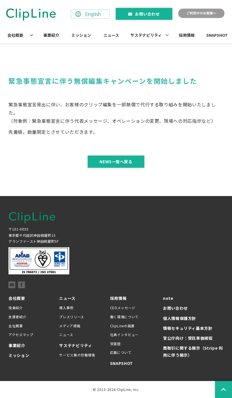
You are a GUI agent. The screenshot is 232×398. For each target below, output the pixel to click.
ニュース (111, 35)
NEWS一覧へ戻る (116, 161)
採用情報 (187, 35)
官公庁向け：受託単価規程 (188, 338)
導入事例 (66, 307)
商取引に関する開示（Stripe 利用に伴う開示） (193, 351)
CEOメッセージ (122, 307)
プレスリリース (71, 316)
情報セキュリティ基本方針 (187, 328)
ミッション (81, 35)
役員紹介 (15, 307)
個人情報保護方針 (179, 318)
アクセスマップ (20, 334)
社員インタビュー (124, 334)
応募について (121, 352)
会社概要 (15, 35)
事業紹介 (51, 35)
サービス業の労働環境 (77, 354)
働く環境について (124, 316)
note (168, 298)
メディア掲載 (69, 325)
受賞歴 (115, 343)
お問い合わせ (147, 14)
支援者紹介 (17, 316)
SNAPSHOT (217, 35)
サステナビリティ (146, 35)
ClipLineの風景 (122, 325)
